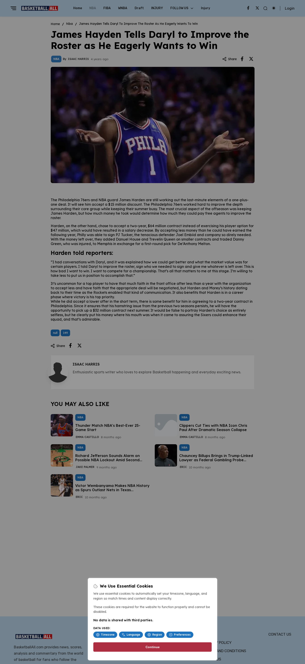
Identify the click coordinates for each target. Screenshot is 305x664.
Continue (153, 647)
